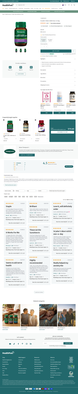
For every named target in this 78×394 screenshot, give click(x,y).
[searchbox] (8, 191)
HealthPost (24, 391)
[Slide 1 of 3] (16, 50)
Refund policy (55, 391)
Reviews (52, 377)
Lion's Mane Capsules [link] (71, 105)
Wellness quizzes (37, 362)
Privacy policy (29, 391)
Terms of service (36, 391)
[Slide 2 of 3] (21, 50)
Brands (6, 8)
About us (73, 1)
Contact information (48, 391)
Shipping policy (41, 391)
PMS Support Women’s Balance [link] (45, 106)
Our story (52, 359)
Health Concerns (54, 8)
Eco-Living (36, 8)
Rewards (20, 364)
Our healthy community (55, 375)
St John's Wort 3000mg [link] (40, 135)
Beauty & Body (27, 8)
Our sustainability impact (55, 362)
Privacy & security (22, 370)
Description (43, 70)
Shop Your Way (37, 372)
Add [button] (47, 112)
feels (19, 196)
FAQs (19, 366)
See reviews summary (56, 23)
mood (35, 196)
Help (61, 1)
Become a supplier (22, 372)
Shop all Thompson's (27, 155)
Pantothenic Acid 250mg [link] (25, 135)
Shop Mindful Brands (38, 366)
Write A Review (69, 166)
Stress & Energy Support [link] (58, 105)
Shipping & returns (44, 85)
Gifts (40, 8)
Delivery (20, 362)
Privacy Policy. (63, 345)
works (23, 196)
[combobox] (38, 5)
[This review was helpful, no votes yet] (20, 223)
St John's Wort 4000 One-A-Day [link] (9, 136)
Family (32, 8)
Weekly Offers (47, 8)
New (3, 8)
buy (27, 196)
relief (16, 196)
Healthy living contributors (56, 372)
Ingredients (43, 73)
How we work (53, 370)
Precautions (43, 81)
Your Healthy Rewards (54, 1)
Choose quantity (43, 43)
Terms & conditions (22, 368)
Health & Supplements (13, 8)
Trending (60, 8)
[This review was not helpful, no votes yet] (23, 223)
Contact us (20, 359)
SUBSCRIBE (68, 343)
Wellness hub (66, 1)
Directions (42, 77)
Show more (40, 196)
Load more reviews (39, 292)
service (31, 196)
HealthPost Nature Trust (55, 364)
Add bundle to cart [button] (62, 132)
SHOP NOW (5, 329)
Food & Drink (20, 8)
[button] (69, 5)
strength (11, 196)
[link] (47, 97)
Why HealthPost (53, 366)
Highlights (42, 58)
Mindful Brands (37, 364)
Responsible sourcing (54, 368)
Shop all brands (37, 368)
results (5, 196)
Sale (43, 8)
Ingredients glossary (38, 370)
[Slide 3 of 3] (25, 50)
